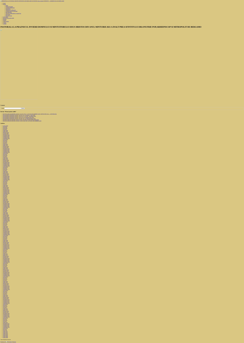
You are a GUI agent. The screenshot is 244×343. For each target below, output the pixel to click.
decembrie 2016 (6, 258)
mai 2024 (5, 156)
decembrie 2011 (6, 323)
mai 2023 (5, 170)
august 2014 (5, 290)
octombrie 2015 (6, 274)
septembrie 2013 (6, 303)
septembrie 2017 (6, 248)
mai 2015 (5, 280)
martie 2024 (5, 159)
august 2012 (5, 318)
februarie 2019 (6, 228)
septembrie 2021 (6, 193)
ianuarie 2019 (6, 229)
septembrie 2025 (6, 138)
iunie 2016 (5, 265)
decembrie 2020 (6, 203)
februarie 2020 (6, 215)
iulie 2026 (5, 127)
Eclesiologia (8, 8)
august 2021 (5, 194)
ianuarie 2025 (6, 147)
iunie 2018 (5, 237)
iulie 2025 (5, 140)
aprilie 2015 (5, 281)
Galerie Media (6, 21)
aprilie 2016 (5, 267)
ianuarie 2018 (6, 243)
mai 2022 (5, 184)
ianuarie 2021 (6, 202)
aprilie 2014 (5, 295)
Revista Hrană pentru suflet (8, 18)
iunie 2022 (5, 183)
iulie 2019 (5, 223)
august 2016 (5, 263)
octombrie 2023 (6, 164)
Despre (4, 4)
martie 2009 (5, 336)
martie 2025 (5, 145)
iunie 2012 (5, 320)
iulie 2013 (5, 305)
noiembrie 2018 (6, 232)
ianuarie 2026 (6, 133)
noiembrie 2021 (6, 191)
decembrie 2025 (6, 135)
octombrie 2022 (6, 178)
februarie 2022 (6, 187)
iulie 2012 (5, 319)
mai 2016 (5, 266)
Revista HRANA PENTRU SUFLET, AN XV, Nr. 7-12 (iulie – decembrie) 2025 (19, 116)
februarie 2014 (6, 297)
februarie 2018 (6, 242)
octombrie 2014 (6, 288)
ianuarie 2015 (6, 284)
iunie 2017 (5, 251)
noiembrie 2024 (6, 149)
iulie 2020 (5, 209)
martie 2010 (5, 335)
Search (3, 108)
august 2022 (5, 180)
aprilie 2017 (5, 253)
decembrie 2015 (6, 272)
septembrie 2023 (6, 165)
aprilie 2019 (5, 226)
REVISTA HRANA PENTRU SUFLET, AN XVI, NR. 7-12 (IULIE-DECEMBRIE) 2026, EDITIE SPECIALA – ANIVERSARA (30, 114)
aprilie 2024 (5, 157)
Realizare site (3, 341)
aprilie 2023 (5, 171)
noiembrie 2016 (6, 259)
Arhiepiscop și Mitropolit (11, 10)
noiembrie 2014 (6, 287)
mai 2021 (5, 197)
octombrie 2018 (6, 233)
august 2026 (5, 125)
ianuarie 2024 (6, 161)
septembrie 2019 (6, 220)
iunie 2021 (5, 196)
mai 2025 (5, 143)
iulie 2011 (5, 329)
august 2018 (5, 235)
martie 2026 (5, 131)
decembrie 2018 (6, 231)
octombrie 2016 (6, 260)
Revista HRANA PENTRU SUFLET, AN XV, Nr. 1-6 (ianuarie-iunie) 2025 (18, 117)
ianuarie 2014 (6, 298)
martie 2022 (5, 186)
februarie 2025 (6, 146)
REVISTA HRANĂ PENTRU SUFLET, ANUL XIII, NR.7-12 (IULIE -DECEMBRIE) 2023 (22, 120)
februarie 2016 (6, 269)
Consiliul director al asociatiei (11, 11)
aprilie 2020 (5, 212)
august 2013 (5, 304)
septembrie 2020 (6, 207)
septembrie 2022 (6, 179)
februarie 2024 (6, 160)
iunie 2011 (5, 330)
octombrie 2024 (6, 151)
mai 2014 (5, 294)
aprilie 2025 (5, 144)
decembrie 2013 (6, 299)
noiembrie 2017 (6, 245)
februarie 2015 (6, 283)
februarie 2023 (6, 173)
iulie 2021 (5, 195)
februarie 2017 (6, 256)
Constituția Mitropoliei (10, 7)
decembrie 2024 (6, 148)
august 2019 (5, 221)
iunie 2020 (5, 210)
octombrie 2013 (6, 302)
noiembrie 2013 (6, 300)
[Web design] (11, 341)
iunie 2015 (5, 279)
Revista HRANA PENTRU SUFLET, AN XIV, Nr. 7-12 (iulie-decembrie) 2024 (19, 118)
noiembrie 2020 (6, 204)
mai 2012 (5, 321)
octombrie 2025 (6, 137)
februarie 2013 (6, 311)
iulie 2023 (5, 168)
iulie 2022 (5, 181)
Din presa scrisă (9, 15)
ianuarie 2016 (6, 271)
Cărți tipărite (5, 16)
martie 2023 (5, 172)
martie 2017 (5, 255)
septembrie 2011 (6, 327)
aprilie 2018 (5, 240)
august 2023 (5, 167)
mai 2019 (5, 225)
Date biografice (9, 12)
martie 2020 (5, 213)
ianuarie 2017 (6, 257)
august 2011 (5, 328)
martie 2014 (5, 296)
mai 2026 (5, 129)
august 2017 (5, 249)
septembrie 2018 (6, 234)
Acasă (4, 3)
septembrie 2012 (6, 316)
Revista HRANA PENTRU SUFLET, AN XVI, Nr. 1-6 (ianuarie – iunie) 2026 (19, 115)
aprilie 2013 (5, 308)
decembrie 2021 (6, 189)
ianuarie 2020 (6, 216)
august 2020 (5, 208)
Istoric (7, 5)
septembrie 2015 (6, 275)
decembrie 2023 (6, 162)
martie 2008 (5, 337)
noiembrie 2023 (6, 163)
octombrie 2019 (6, 219)
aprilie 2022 (5, 185)
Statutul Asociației (9, 6)
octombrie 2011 (6, 326)
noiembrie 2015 (6, 273)
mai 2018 (5, 239)
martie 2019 (5, 227)
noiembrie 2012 (6, 314)
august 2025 (5, 139)
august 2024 (5, 153)
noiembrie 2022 (6, 177)
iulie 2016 (5, 264)
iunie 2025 (5, 141)
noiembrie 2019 (6, 218)
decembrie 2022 (6, 176)
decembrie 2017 (6, 244)
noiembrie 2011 (6, 324)
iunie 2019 (5, 224)
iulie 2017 (5, 250)
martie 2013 (5, 310)
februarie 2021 (6, 201)
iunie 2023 (5, 169)
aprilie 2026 (5, 130)
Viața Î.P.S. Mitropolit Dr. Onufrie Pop (13, 13)
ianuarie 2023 (6, 175)
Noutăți (4, 20)
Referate (4, 19)
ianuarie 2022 (6, 188)
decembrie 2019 (6, 217)
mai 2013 (5, 307)
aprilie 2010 (5, 334)
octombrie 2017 (6, 247)
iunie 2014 (5, 292)
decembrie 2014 (6, 286)
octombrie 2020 (6, 205)
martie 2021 (5, 200)
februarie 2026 (6, 132)
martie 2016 (5, 268)
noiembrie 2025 (6, 136)
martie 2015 (5, 282)
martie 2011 (5, 332)
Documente (8, 14)
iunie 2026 (5, 128)
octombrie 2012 (6, 315)
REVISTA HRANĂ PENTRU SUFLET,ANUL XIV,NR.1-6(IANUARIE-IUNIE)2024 (21, 119)
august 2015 (5, 276)
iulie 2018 (5, 236)
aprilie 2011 (5, 331)
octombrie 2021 (6, 192)
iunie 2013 (5, 306)
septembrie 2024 (6, 152)
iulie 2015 (5, 278)
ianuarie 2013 (6, 312)
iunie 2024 (5, 155)
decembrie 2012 (6, 313)
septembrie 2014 (6, 289)
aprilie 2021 (5, 199)
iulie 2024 (5, 154)
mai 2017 (5, 252)
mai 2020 (5, 211)
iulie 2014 (5, 291)
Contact (4, 22)
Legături (4, 23)
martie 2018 (5, 241)
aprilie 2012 (5, 322)
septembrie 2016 (6, 261)
